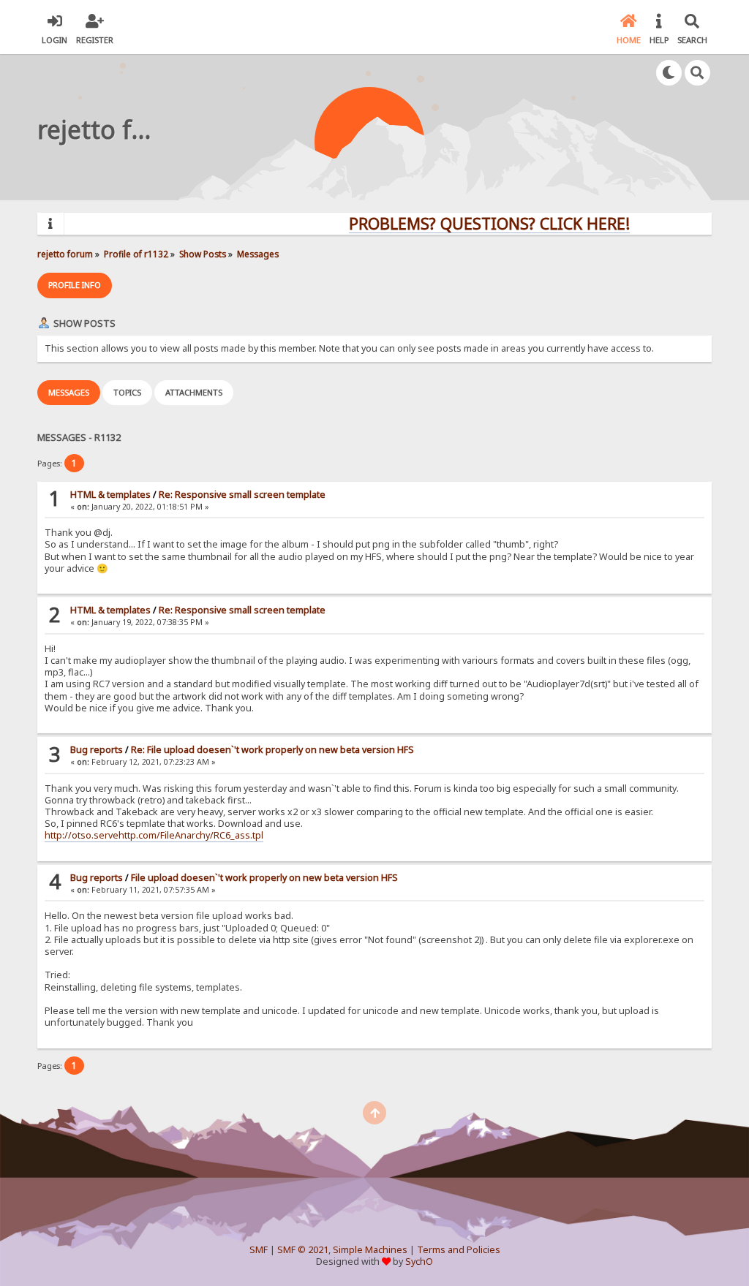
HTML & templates (110, 494)
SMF (258, 1250)
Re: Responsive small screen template (242, 494)
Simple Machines (370, 1250)
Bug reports (96, 750)
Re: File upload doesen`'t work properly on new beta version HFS (272, 750)
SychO (419, 1261)
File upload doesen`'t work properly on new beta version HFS (264, 877)
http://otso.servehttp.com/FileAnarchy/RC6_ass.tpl (154, 835)
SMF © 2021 (302, 1250)
